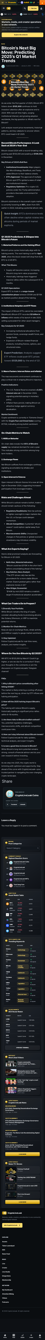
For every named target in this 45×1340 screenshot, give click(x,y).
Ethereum (9, 954)
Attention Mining (8, 1294)
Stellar (8, 999)
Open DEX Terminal (22, 1047)
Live (3, 1264)
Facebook (14, 804)
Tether (8, 988)
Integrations (6, 1276)
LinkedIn (22, 804)
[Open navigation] (3, 8)
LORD (8, 1019)
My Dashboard (7, 1290)
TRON (8, 972)
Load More (22, 1154)
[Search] (25, 8)
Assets (4, 1241)
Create (4, 1268)
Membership (6, 1280)
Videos (4, 1298)
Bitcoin (8, 966)
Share (7, 781)
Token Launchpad (8, 1246)
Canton (8, 960)
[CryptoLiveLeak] (8, 8)
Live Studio (6, 1272)
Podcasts (5, 1302)
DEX (3, 1250)
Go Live (34, 8)
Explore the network (21, 35)
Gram (8, 993)
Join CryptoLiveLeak (10, 1225)
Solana (8, 949)
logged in (16, 825)
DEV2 (8, 1030)
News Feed (6, 1254)
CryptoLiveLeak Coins (12, 65)
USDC (8, 983)
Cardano (9, 977)
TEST (8, 1041)
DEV (7, 1035)
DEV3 (8, 1024)
